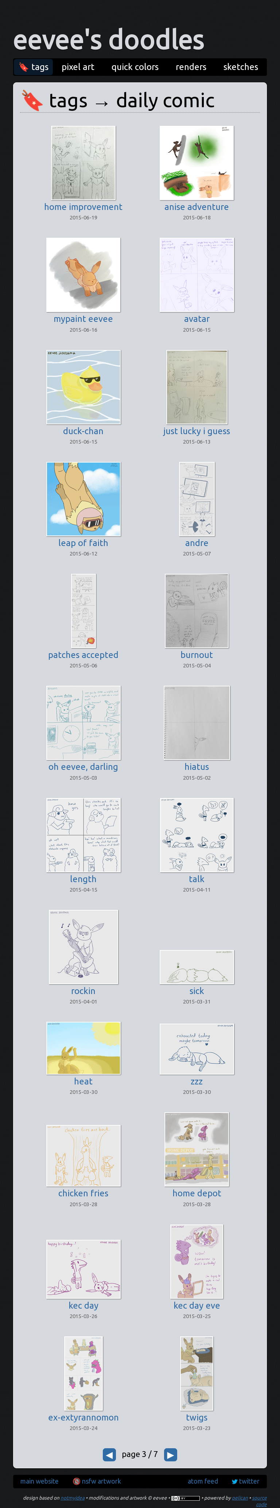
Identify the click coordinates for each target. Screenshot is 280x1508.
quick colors (135, 67)
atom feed (203, 1481)
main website (39, 1481)
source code (259, 1501)
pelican (240, 1498)
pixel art (78, 67)
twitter (249, 1481)
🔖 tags (33, 67)
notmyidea (73, 1498)
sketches (240, 67)
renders (191, 67)
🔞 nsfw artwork (97, 1481)
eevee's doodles (109, 39)
